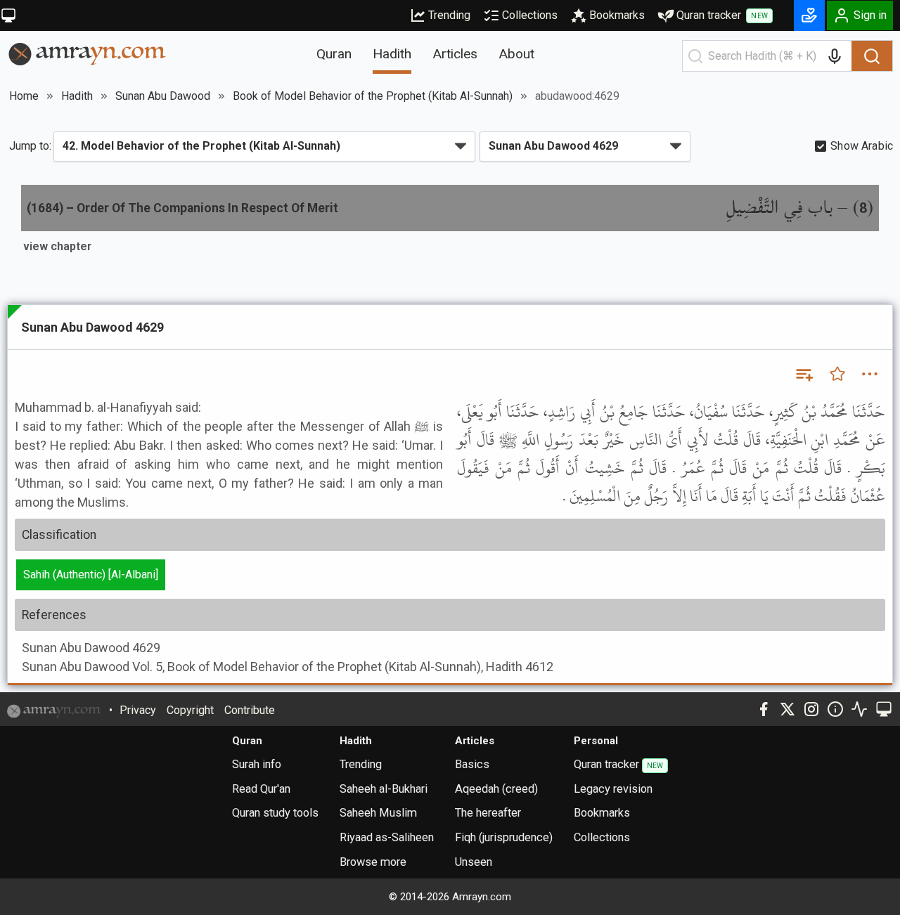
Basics (472, 764)
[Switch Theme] (8, 15)
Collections (530, 15)
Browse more (373, 862)
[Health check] (859, 709)
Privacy (138, 710)
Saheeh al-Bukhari (384, 789)
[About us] (835, 709)
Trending (449, 15)
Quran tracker (722, 15)
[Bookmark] (837, 374)
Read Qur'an (261, 789)
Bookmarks (617, 15)
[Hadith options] (869, 374)
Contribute (249, 710)
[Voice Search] (834, 56)
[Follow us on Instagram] (811, 709)
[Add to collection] (804, 374)
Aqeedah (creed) (496, 789)
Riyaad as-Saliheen (387, 837)
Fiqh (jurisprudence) (504, 837)
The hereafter (488, 812)
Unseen (473, 862)
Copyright (190, 710)
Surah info (256, 764)
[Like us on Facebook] (763, 709)
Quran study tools (275, 812)
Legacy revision (613, 789)
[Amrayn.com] (87, 53)
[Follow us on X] (787, 709)
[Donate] (809, 15)
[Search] (871, 56)
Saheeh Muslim (378, 812)
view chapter (57, 246)
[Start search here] (695, 56)
